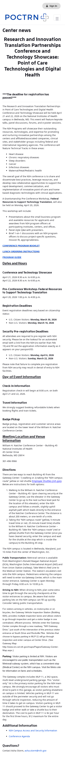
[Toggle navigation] (57, 17)
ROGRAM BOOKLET (29, 245)
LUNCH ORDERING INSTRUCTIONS (21, 251)
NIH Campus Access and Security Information (33, 730)
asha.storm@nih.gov (35, 750)
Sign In (53, 5)
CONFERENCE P (11, 245)
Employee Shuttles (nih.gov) (46, 481)
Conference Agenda (19, 736)
